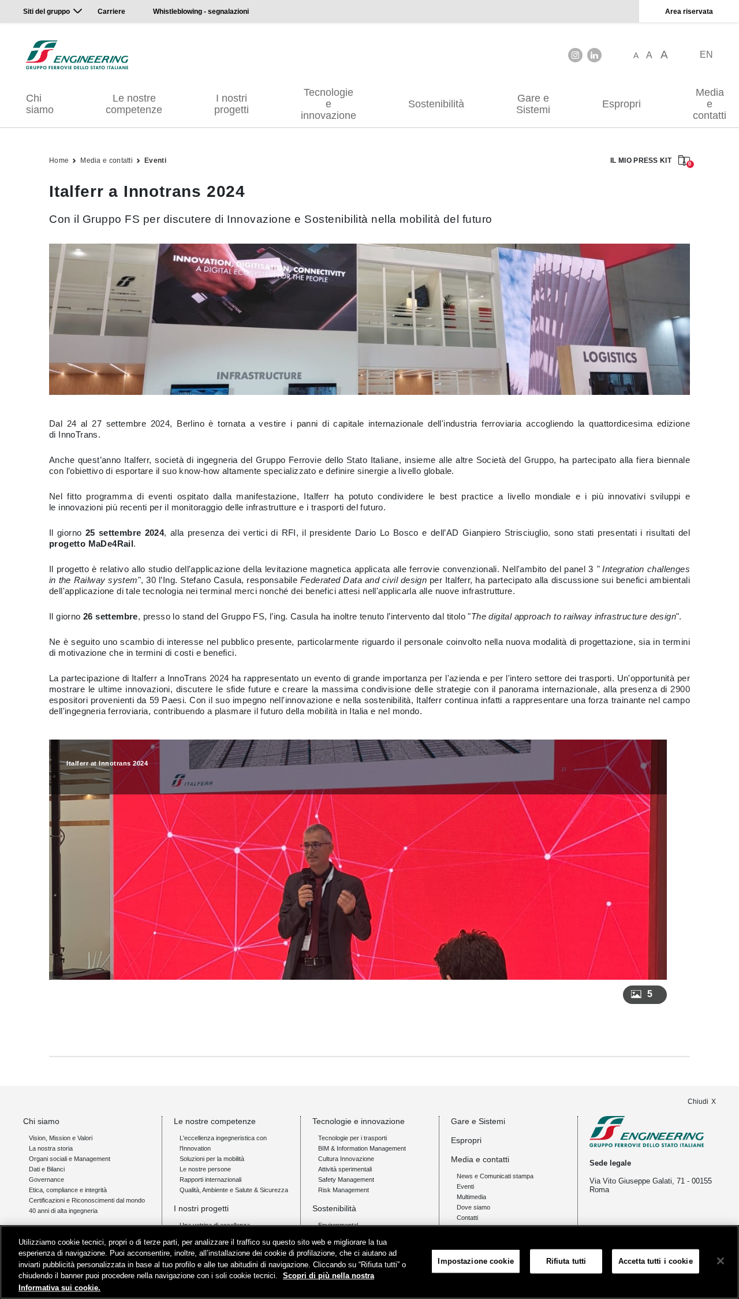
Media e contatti (106, 160)
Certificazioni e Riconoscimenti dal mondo (87, 1200)
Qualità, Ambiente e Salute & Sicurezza (234, 1189)
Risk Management (343, 1189)
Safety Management (346, 1179)
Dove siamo (473, 1207)
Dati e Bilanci (47, 1169)
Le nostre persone (205, 1169)
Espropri (621, 104)
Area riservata (689, 12)
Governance (46, 1179)
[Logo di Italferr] (77, 54)
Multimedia (471, 1196)
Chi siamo (40, 103)
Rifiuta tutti (566, 1261)
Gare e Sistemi (533, 103)
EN (706, 54)
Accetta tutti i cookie (655, 1261)
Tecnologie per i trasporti (352, 1137)
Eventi (155, 160)
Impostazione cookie (475, 1261)
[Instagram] (575, 55)
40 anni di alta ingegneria (63, 1210)
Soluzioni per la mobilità (212, 1158)
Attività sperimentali (345, 1169)
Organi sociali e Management (69, 1158)
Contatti (467, 1217)
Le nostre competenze (134, 103)
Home (59, 160)
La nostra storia (51, 1148)
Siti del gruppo (46, 12)
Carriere (111, 12)
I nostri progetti (231, 103)
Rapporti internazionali (210, 1179)
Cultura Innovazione (346, 1158)
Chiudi (698, 1102)
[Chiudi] (720, 1261)
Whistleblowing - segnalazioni (201, 12)
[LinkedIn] (594, 55)
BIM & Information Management (362, 1148)
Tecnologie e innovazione (328, 104)
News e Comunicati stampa (495, 1176)
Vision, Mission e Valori (60, 1137)
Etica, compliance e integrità (68, 1189)
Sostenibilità (436, 104)
